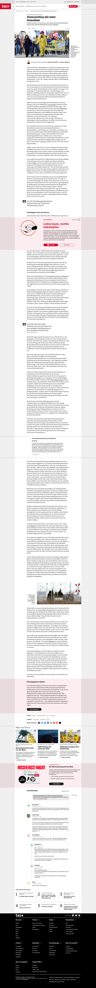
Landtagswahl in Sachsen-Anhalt (38, 926)
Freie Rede (18, 954)
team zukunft (35, 946)
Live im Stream (52, 950)
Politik (17, 923)
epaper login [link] (76, 1)
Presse (50, 931)
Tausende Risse (52, 104)
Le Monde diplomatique (71, 951)
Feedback (34, 965)
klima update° (19, 950)
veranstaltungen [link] (22, 1)
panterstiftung (69, 931)
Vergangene (52, 952)
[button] (80, 6)
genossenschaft (69, 925)
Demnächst (52, 946)
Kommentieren (36, 719)
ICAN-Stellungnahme (57, 380)
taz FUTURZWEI (69, 949)
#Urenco (34, 715)
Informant (51, 979)
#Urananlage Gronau (41, 715)
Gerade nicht (74, 219)
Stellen (50, 929)
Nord (17, 935)
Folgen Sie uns (68, 915)
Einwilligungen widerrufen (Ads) (56, 981)
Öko (17, 925)
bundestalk (18, 946)
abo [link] (65, 1)
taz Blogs (68, 946)
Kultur (17, 929)
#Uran (48, 715)
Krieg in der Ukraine (37, 923)
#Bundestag (52, 715)
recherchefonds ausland (71, 929)
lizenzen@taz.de (25, 979)
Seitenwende (73, 979)
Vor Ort (51, 948)
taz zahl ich (68, 927)
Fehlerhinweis (43, 719)
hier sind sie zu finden (42, 798)
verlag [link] (17, 1)
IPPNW (46, 264)
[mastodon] (73, 916)
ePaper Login (35, 969)
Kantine (17, 967)
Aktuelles (51, 923)
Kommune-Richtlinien (68, 977)
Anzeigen (18, 972)
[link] (20, 6)
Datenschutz (57, 979)
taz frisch (34, 948)
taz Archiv (68, 953)
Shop (17, 970)
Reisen (17, 965)
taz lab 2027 (52, 954)
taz (20, 915)
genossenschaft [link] (70, 1)
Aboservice (35, 967)
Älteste (67, 791)
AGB (68, 979)
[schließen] (79, 219)
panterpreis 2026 (70, 933)
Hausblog (51, 925)
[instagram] (79, 916)
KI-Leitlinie (77, 977)
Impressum (64, 979)
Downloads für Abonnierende (39, 971)
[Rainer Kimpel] (28, 816)
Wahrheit (18, 938)
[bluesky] (76, 916)
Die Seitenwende (53, 927)
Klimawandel (35, 929)
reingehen (18, 957)
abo (67, 923)
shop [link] (28, 1)
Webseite (32, 526)
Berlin (17, 933)
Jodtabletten (63, 108)
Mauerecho (18, 952)
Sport (17, 931)
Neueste (63, 791)
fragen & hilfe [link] (32, 1)
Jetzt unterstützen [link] (34, 709)
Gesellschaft (19, 927)
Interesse (64, 276)
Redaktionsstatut (58, 977)
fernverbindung (19, 948)
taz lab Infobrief (36, 952)
